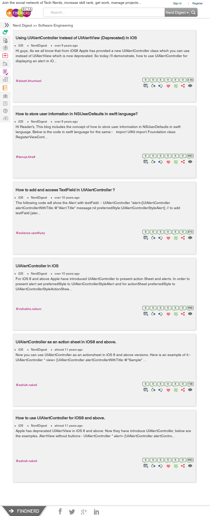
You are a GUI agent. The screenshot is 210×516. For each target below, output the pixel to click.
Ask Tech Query (5, 110)
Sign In (177, 3)
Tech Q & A (5, 103)
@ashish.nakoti (26, 385)
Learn (5, 88)
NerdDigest (39, 45)
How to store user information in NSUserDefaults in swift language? (77, 113)
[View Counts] (190, 85)
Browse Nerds (5, 47)
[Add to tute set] (145, 85)
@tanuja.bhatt (25, 157)
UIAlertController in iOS (37, 265)
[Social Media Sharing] (182, 85)
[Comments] (175, 85)
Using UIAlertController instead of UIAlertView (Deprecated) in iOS (76, 37)
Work (5, 56)
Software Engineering (55, 25)
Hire (5, 32)
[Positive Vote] (153, 85)
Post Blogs (5, 118)
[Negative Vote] (160, 85)
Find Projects (5, 63)
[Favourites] (168, 85)
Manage (5, 72)
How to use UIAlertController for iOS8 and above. (60, 417)
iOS (20, 45)
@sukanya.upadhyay (30, 233)
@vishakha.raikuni (28, 309)
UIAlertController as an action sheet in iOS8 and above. (66, 341)
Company (5, 79)
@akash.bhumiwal (28, 81)
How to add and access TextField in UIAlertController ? (65, 189)
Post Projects (5, 40)
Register (197, 3)
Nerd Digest (22, 25)
